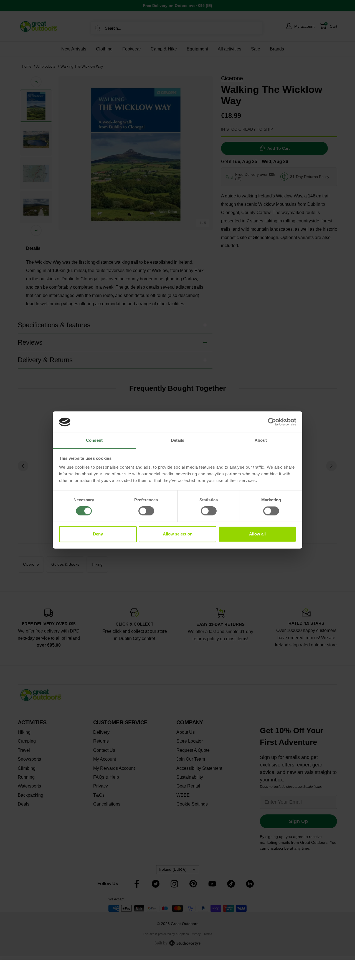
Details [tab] (177, 440)
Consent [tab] (94, 440)
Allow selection (177, 534)
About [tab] (261, 440)
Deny (98, 534)
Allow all (257, 534)
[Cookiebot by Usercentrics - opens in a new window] (272, 422)
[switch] (146, 511)
